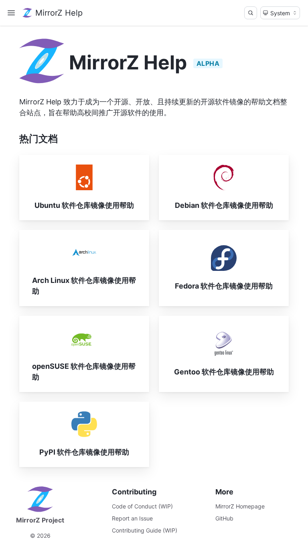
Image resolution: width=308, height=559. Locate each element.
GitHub (224, 518)
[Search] (250, 12)
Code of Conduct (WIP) (142, 506)
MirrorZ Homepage (240, 506)
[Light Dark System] (280, 12)
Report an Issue (132, 518)
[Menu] (11, 13)
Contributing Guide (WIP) (144, 530)
